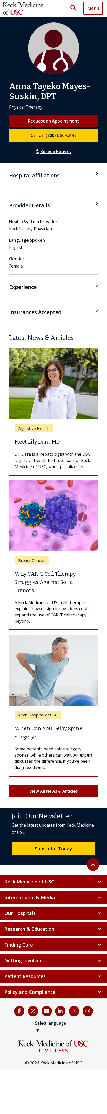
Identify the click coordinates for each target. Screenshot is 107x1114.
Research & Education (53, 929)
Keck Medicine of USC (53, 881)
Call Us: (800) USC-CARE (53, 135)
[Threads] (88, 1011)
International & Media (53, 897)
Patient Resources (53, 976)
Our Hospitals (53, 913)
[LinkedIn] (60, 1011)
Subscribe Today (53, 848)
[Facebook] (19, 1011)
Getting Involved (53, 960)
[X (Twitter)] (33, 1011)
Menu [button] (93, 8)
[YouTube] (47, 1011)
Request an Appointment (53, 121)
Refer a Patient (55, 151)
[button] (75, 8)
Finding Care (53, 944)
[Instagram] (74, 1011)
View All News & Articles (53, 791)
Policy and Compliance (53, 992)
